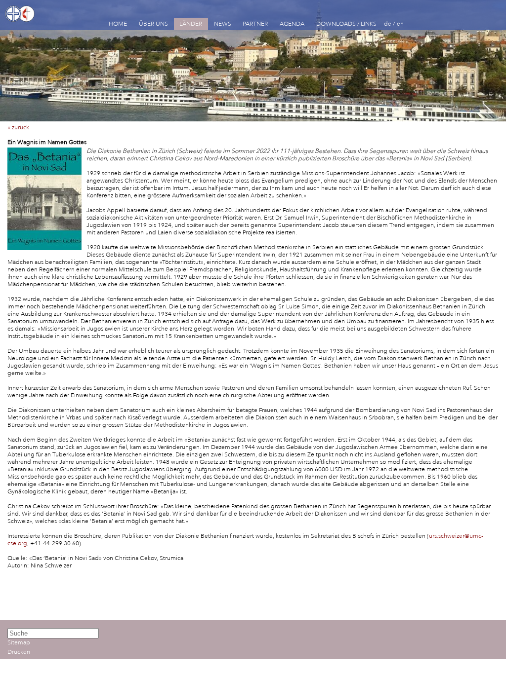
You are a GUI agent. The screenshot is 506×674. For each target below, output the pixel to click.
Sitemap (18, 642)
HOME (118, 24)
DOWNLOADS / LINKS (346, 24)
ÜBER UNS (153, 24)
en (400, 24)
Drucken (18, 652)
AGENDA (292, 24)
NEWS (222, 24)
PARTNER (255, 24)
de (387, 24)
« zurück (18, 127)
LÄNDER (190, 24)
